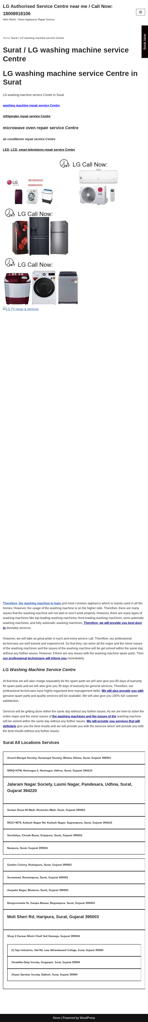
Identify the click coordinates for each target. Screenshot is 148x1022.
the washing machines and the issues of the (84, 716)
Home (6, 37)
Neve (56, 1018)
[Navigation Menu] (140, 12)
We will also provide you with (123, 690)
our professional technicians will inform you (35, 658)
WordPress (87, 1018)
